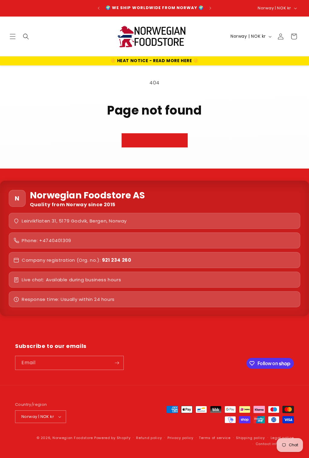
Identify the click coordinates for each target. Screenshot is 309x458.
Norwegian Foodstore (73, 437)
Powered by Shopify (112, 437)
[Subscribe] (116, 363)
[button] (12, 36)
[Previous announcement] (98, 8)
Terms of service (214, 437)
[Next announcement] (210, 8)
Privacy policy (180, 437)
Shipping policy (250, 437)
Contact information (275, 443)
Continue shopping (155, 140)
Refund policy (149, 437)
